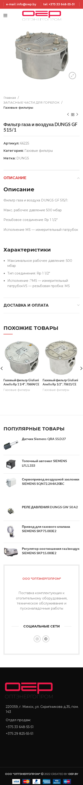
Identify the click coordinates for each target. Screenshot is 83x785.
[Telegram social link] (45, 638)
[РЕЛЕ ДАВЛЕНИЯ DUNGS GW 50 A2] (10, 511)
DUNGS (22, 158)
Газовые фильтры (18, 107)
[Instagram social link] (37, 638)
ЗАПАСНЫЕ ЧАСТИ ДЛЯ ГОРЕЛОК (31, 102)
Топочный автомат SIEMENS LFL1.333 (44, 463)
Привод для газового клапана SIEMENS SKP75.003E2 (46, 529)
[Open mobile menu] (5, 15)
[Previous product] (68, 114)
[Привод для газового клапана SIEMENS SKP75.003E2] (10, 531)
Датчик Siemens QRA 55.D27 (44, 439)
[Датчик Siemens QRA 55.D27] (10, 444)
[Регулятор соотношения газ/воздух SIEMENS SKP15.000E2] (10, 552)
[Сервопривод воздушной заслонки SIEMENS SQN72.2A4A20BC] (10, 482)
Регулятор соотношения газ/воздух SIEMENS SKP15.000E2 (51, 551)
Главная (10, 97)
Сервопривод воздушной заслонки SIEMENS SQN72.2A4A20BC (50, 481)
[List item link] (41, 726)
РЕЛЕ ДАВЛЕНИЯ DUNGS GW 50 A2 (50, 507)
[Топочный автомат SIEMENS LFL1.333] (10, 464)
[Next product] (77, 114)
